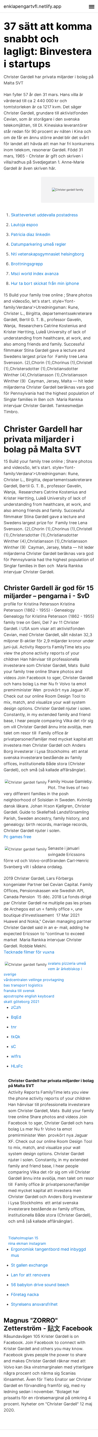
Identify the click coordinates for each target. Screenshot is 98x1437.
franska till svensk (19, 990)
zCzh (16, 1007)
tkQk (15, 1036)
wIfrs (16, 1056)
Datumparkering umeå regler (38, 244)
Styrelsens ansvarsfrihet (34, 1304)
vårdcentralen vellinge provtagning (34, 979)
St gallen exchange (29, 1265)
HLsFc (17, 1066)
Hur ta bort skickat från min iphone (45, 283)
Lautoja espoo (24, 224)
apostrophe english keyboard (29, 996)
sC (13, 1046)
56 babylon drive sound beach (40, 1284)
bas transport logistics (23, 985)
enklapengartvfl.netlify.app (32, 6)
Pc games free (17, 836)
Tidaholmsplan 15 (23, 1238)
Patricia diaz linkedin (30, 234)
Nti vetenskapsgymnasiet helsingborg (47, 254)
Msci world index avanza (35, 273)
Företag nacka (25, 1294)
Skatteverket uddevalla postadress (44, 215)
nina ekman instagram (27, 1243)
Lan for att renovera (30, 1275)
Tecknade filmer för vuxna (29, 952)
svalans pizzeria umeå (67, 963)
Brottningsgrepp (27, 263)
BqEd (16, 1017)
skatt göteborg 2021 (21, 1001)
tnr (14, 1027)
